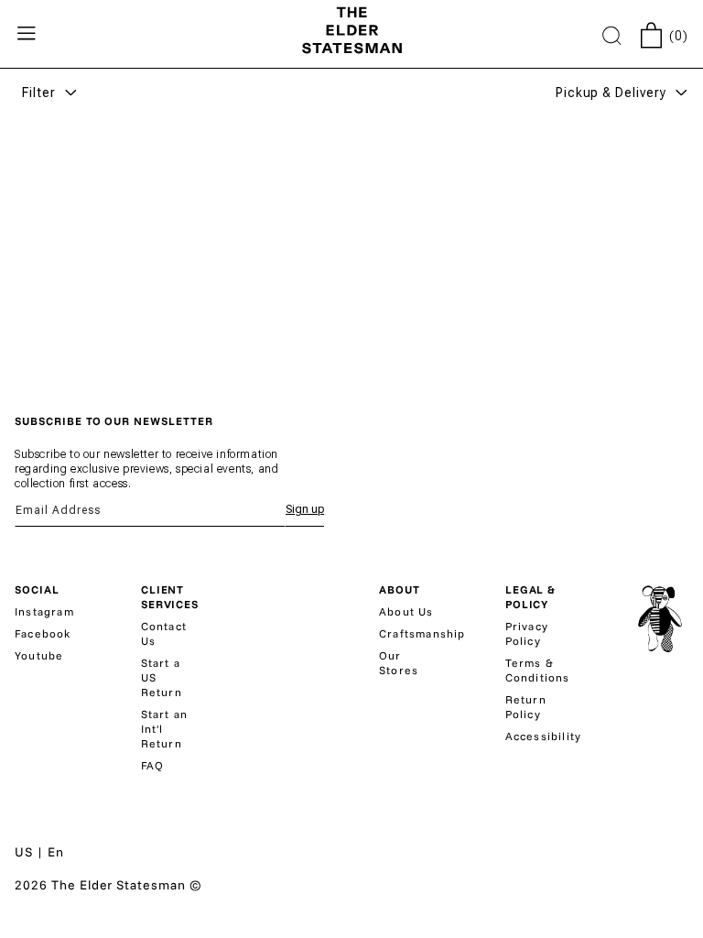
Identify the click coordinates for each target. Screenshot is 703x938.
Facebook (43, 633)
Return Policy (525, 707)
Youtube (39, 655)
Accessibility (543, 736)
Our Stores (398, 663)
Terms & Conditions (537, 670)
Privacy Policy (526, 633)
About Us (406, 611)
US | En (39, 852)
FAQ (153, 765)
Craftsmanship (422, 633)
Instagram (44, 611)
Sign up (305, 509)
